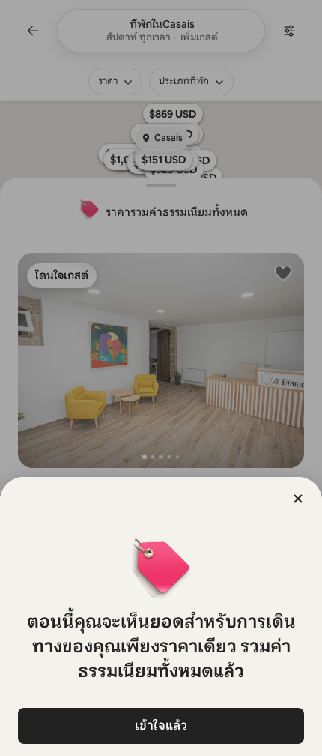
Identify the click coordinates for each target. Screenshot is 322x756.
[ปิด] (298, 499)
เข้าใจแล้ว (161, 726)
